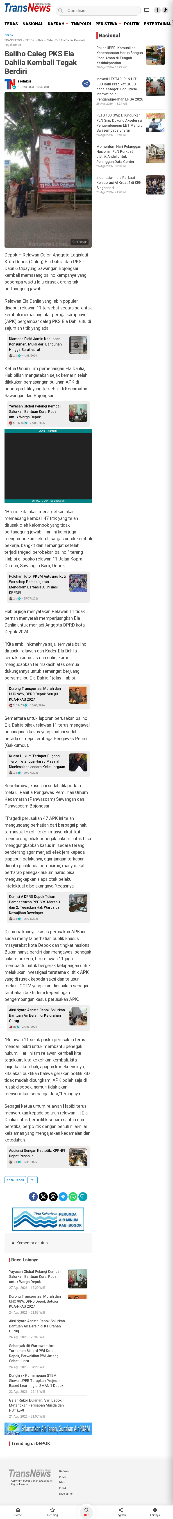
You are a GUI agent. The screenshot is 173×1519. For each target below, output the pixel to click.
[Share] (86, 83)
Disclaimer (66, 1494)
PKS (33, 1180)
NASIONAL (33, 24)
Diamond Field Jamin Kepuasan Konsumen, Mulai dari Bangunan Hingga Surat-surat (35, 344)
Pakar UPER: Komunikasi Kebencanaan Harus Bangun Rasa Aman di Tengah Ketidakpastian (119, 55)
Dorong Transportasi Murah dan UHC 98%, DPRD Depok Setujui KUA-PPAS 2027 (35, 694)
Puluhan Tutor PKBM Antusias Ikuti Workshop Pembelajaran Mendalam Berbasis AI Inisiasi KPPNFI (37, 584)
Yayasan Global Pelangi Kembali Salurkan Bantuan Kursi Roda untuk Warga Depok (35, 412)
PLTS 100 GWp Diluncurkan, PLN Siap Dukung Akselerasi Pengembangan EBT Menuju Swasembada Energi (119, 123)
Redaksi (64, 1471)
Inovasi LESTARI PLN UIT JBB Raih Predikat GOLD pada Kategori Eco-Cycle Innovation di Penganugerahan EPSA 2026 (119, 89)
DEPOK (29, 40)
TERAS (11, 24)
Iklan (62, 1482)
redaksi (24, 81)
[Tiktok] (165, 10)
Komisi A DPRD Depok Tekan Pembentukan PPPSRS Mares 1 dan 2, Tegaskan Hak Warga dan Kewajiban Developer (35, 905)
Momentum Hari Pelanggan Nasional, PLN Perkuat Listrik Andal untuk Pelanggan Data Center (118, 154)
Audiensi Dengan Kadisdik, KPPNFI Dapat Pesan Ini (37, 1153)
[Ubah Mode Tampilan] (147, 10)
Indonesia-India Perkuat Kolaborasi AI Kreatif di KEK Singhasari (118, 183)
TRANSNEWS (13, 40)
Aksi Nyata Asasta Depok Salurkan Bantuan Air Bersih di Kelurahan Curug (37, 1015)
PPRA (62, 1488)
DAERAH (56, 24)
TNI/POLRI (81, 24)
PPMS (62, 1477)
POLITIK (131, 24)
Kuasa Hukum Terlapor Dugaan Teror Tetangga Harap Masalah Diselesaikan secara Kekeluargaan (37, 761)
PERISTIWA (106, 24)
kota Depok (15, 1180)
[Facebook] (157, 10)
